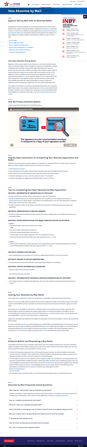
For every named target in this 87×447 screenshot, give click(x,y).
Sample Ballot (78, 4)
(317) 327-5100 (81, 1)
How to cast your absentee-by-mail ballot (21, 47)
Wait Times (73, 1)
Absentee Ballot (46, 4)
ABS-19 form (43, 330)
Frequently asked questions (17, 52)
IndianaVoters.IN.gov (48, 31)
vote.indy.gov (9, 441)
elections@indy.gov (19, 369)
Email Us (81, 445)
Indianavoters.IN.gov (18, 169)
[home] (29, 5)
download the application (15, 33)
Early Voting (56, 4)
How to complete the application (18, 45)
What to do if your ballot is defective (19, 50)
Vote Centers (35, 4)
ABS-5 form (51, 358)
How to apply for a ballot (16, 42)
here (23, 76)
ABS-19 (23, 326)
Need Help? (70, 440)
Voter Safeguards (67, 4)
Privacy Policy (78, 440)
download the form (48, 362)
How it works (13, 40)
